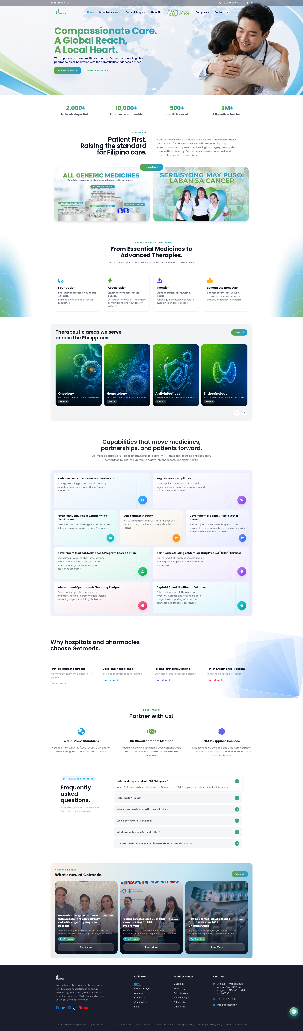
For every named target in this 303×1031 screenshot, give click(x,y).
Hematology (180, 988)
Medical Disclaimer (164, 1024)
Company (201, 12)
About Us (156, 12)
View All (239, 332)
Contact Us (221, 12)
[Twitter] (63, 1008)
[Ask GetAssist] (293, 1011)
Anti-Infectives (181, 993)
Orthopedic (180, 1002)
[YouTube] (86, 1008)
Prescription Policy (185, 1024)
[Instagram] (80, 1008)
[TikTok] (74, 1008)
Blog (136, 1006)
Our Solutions (66, 72)
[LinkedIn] (69, 1008)
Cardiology (179, 1006)
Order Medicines (108, 12)
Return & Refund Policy (236, 1024)
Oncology (179, 983)
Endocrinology (181, 997)
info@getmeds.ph (227, 1004)
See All (63, 401)
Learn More (151, 167)
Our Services (140, 1002)
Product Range (134, 12)
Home (90, 12)
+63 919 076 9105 (226, 999)
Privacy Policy (125, 1024)
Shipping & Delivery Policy (210, 1024)
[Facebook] (57, 1008)
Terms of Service (143, 1024)
